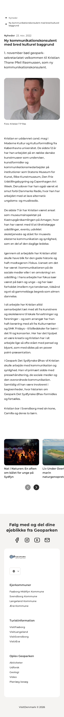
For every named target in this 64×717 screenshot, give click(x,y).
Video (13, 677)
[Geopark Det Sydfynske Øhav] (18, 557)
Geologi (14, 672)
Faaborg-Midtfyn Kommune (27, 591)
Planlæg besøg (19, 681)
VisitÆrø (15, 641)
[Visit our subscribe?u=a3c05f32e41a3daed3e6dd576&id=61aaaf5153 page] (47, 540)
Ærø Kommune (19, 605)
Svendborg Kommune (23, 596)
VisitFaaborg (17, 627)
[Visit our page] (27, 540)
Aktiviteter (16, 662)
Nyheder (13, 18)
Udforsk (14, 667)
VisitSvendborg (19, 636)
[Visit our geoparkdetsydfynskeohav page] (17, 540)
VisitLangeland (19, 631)
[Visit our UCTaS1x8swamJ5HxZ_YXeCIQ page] (37, 540)
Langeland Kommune (23, 601)
